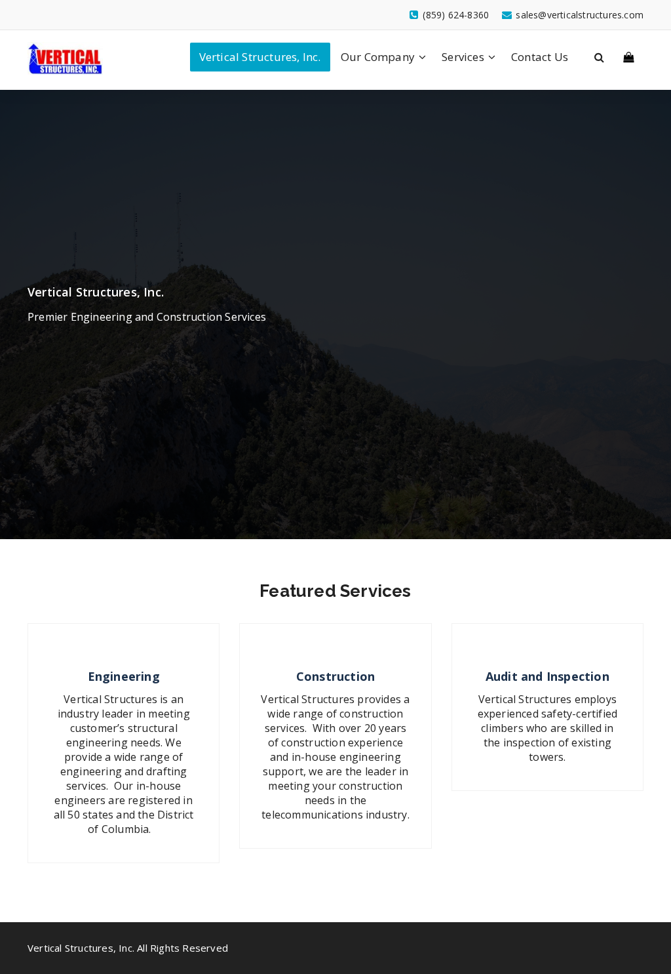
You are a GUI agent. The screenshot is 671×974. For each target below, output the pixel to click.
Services (463, 56)
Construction (335, 676)
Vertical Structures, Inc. (260, 56)
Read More (124, 861)
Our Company (378, 56)
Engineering (124, 676)
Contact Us (539, 56)
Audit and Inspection (547, 676)
